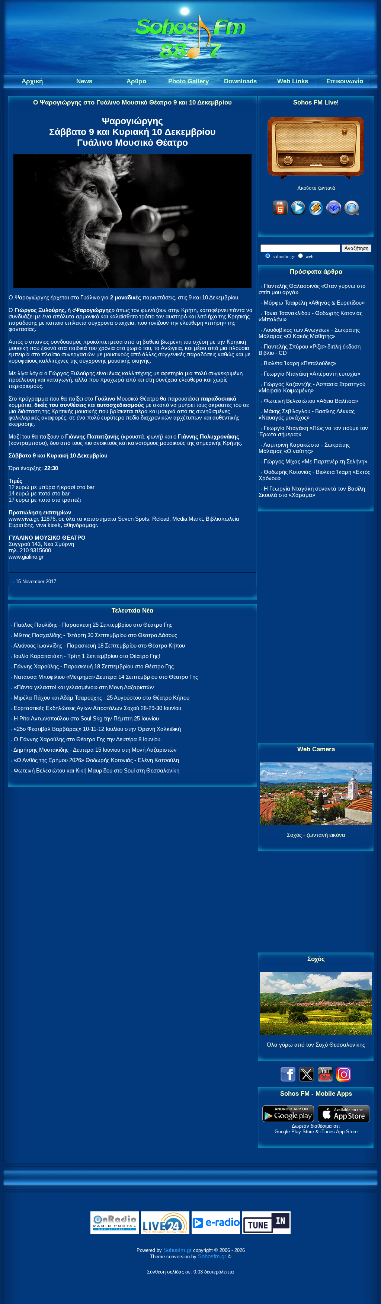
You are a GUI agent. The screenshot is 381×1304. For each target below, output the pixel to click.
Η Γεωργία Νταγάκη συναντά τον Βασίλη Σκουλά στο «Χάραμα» (312, 491)
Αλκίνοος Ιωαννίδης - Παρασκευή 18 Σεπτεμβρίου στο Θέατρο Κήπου (99, 645)
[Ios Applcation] (343, 1120)
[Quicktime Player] (351, 214)
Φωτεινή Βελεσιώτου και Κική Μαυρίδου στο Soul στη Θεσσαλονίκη (96, 770)
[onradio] (114, 1232)
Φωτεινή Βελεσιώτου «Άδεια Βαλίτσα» (311, 401)
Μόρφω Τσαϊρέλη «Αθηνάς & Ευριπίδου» (314, 302)
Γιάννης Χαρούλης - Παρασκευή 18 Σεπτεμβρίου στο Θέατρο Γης (94, 666)
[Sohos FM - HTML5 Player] (280, 214)
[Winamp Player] (316, 214)
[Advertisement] (316, 627)
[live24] (165, 1232)
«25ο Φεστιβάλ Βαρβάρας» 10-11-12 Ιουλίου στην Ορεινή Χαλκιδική (97, 729)
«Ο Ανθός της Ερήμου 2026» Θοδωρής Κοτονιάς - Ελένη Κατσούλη (96, 760)
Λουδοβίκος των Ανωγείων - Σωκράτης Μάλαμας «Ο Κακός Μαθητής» (309, 333)
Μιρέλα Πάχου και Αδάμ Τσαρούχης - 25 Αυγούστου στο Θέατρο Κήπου (101, 697)
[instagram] (343, 1079)
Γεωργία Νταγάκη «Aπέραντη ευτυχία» (312, 373)
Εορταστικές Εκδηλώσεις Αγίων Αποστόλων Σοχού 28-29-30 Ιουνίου (97, 708)
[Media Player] (298, 214)
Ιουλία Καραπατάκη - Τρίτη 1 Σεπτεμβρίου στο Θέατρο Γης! (87, 656)
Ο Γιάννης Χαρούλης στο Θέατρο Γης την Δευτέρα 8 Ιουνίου (87, 739)
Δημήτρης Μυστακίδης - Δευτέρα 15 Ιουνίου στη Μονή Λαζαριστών (95, 749)
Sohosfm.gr (177, 1250)
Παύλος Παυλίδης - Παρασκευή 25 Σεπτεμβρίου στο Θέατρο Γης (93, 625)
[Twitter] (306, 1079)
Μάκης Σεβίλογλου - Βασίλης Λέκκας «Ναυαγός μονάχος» (307, 414)
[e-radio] (215, 1232)
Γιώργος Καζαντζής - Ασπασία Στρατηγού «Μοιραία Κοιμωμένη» (312, 387)
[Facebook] (288, 1079)
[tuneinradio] (266, 1232)
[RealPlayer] (334, 214)
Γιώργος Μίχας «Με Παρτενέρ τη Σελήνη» (315, 461)
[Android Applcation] (288, 1120)
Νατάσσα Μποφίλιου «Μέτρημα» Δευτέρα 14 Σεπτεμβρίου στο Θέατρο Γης (106, 677)
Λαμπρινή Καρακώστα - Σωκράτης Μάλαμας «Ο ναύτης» (304, 447)
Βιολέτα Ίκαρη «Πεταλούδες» (300, 363)
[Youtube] (325, 1079)
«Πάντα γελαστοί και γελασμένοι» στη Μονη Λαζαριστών (84, 687)
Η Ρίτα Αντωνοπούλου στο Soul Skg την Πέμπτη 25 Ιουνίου (86, 718)
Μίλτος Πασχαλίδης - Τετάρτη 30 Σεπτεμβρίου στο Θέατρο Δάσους (95, 635)
